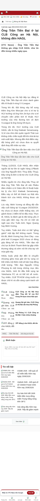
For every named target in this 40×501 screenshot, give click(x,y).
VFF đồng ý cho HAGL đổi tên (26, 323)
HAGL (4, 333)
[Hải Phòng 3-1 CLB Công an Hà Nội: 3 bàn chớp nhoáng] (7, 315)
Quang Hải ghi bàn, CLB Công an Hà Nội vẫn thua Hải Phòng (27, 303)
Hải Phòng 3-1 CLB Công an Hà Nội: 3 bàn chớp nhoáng (27, 314)
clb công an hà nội (27, 333)
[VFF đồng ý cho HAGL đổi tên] (7, 326)
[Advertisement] (20, 73)
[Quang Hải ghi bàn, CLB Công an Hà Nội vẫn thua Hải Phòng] (7, 305)
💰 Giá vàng (24, 17)
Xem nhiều (15, 17)
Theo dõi (30, 493)
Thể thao (8, 21)
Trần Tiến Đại (13, 333)
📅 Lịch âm (33, 17)
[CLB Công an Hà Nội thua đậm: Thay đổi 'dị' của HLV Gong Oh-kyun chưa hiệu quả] (7, 295)
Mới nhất (6, 17)
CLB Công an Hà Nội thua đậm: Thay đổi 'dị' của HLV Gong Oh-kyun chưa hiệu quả (27, 294)
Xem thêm (19, 421)
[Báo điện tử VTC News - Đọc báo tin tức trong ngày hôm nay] (13, 13)
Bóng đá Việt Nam (20, 21)
